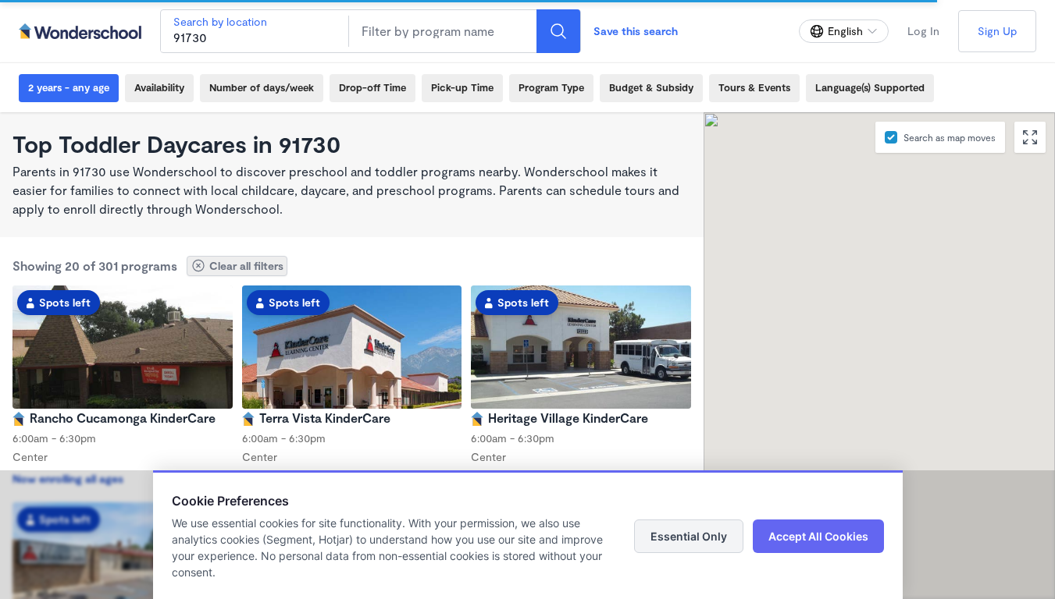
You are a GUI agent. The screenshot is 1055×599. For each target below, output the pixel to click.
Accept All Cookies (818, 536)
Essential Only (688, 536)
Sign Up (997, 30)
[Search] (558, 31)
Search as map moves (950, 137)
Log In (923, 30)
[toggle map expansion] (1030, 137)
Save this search (635, 30)
